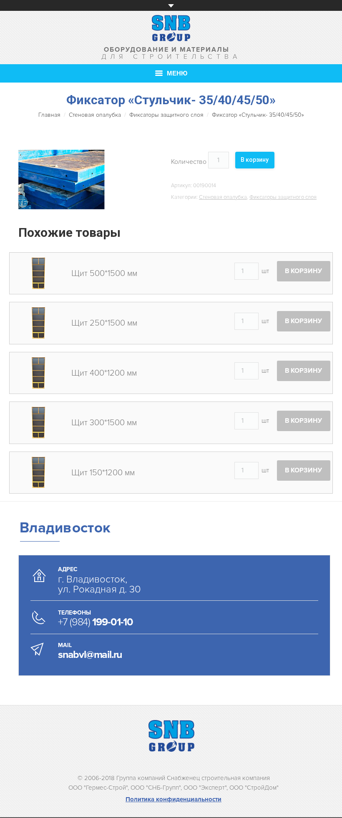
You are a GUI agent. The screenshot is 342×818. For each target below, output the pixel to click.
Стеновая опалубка (95, 114)
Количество (188, 162)
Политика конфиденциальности (173, 799)
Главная (49, 114)
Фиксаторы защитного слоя (166, 114)
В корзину (255, 159)
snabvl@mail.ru (90, 654)
